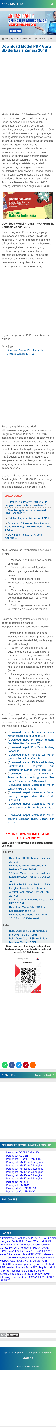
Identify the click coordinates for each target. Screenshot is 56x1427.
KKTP (31, 1254)
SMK (41, 1273)
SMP (47, 1273)
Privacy (33, 1352)
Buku (22, 1241)
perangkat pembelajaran (26, 1264)
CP (49, 1241)
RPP (2, 1270)
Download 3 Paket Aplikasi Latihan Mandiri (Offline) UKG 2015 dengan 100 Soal (28, 526)
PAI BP (44, 1260)
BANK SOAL (40, 1237)
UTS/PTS (5, 1280)
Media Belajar (48, 1257)
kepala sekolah (18, 1254)
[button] (33, 1065)
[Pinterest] (26, 1065)
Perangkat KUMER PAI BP (21, 1188)
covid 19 (42, 1241)
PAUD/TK (5, 1264)
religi (52, 1267)
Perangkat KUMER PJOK (20, 1191)
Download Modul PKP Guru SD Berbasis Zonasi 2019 (26, 48)
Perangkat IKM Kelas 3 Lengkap (24, 1168)
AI (16, 1237)
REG (35, 1267)
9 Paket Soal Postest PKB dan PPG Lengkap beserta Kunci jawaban (27, 503)
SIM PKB (26, 1273)
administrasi (7, 1237)
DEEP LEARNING (10, 1244)
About (6, 1352)
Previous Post (43, 1075)
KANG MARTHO (12, 3)
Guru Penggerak (22, 1247)
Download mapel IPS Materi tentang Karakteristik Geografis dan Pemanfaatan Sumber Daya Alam (31, 766)
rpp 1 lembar (12, 1270)
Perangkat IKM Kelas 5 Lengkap (24, 1175)
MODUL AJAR (8, 1260)
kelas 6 (4, 1254)
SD (35, 1270)
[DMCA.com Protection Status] (9, 1335)
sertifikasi (6, 1273)
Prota (29, 1267)
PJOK (44, 1264)
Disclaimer (28, 1357)
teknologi (5, 1277)
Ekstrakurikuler (42, 1244)
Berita (15, 1241)
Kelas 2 (21, 1251)
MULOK (21, 1260)
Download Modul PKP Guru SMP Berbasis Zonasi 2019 (26, 351)
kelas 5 (48, 1251)
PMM (51, 1264)
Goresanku (6, 1247)
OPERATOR (33, 1260)
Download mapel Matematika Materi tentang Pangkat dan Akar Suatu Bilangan (31, 796)
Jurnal (3, 1251)
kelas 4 (39, 1251)
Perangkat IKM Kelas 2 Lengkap (24, 1165)
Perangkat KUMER (17, 1155)
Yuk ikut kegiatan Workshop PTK (27, 518)
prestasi (10, 1267)
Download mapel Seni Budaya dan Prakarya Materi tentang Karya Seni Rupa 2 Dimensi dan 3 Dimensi (31, 777)
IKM (35, 1247)
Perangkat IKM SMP (17, 1181)
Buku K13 (31, 1241)
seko (41, 1270)
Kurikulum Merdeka (18, 1257)
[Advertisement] (28, 83)
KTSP (38, 1254)
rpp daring (27, 1270)
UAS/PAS (32, 1277)
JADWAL (43, 1247)
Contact (19, 1352)
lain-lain (34, 1257)
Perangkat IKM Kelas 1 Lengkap (24, 1162)
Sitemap (46, 1352)
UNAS (50, 1277)
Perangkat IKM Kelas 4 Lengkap (24, 1172)
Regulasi (43, 1267)
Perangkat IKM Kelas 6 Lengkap (24, 1178)
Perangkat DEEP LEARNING (22, 1152)
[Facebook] (12, 1065)
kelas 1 (12, 1251)
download (26, 1244)
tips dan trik (19, 1277)
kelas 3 (30, 1251)
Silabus (16, 1273)
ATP (30, 1237)
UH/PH (42, 1277)
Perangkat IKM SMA (18, 1185)
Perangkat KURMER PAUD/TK (23, 1158)
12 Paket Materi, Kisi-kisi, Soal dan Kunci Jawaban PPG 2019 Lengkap (29, 874)
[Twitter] (19, 1065)
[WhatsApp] (5, 1065)
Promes (20, 1267)
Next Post (11, 1075)
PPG (2, 1267)
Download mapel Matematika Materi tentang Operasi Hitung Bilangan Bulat (31, 805)
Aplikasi (22, 1237)
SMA (34, 1273)
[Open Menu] (46, 4)
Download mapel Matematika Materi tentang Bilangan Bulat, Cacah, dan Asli (31, 818)
